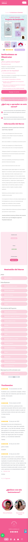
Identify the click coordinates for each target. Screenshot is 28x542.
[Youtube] (14, 532)
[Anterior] (2, 44)
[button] (19, 50)
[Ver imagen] (7, 44)
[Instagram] (12, 532)
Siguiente (7, 478)
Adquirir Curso (14, 260)
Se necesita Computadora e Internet (12, 79)
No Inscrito (14, 238)
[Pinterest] (17, 532)
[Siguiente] (25, 44)
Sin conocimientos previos (9, 73)
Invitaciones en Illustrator (16, 12)
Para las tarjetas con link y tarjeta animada (13, 88)
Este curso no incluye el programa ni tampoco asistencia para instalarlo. (14, 85)
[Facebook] (10, 532)
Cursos (7, 12)
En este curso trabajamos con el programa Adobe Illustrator (13, 82)
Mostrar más (6, 471)
